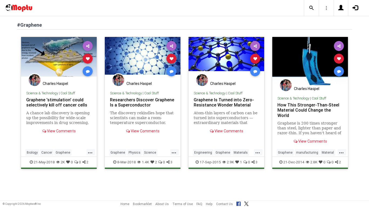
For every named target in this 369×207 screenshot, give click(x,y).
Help (209, 204)
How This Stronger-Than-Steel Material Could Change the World (308, 110)
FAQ (199, 204)
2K (63, 162)
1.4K (145, 162)
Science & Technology (42, 93)
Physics (134, 152)
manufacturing (307, 152)
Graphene (63, 152)
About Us (162, 204)
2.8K (313, 162)
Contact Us (224, 204)
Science (150, 152)
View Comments (61, 131)
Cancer (46, 152)
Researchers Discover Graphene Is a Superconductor (142, 102)
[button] (311, 8)
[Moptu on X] (246, 203)
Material (328, 152)
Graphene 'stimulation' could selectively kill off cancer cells (56, 102)
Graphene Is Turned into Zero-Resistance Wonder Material (224, 102)
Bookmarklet (142, 204)
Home (124, 204)
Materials (241, 152)
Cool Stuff (68, 93)
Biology (32, 152)
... (90, 152)
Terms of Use (182, 204)
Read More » (59, 58)
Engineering (203, 152)
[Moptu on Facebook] (238, 203)
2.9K (230, 162)
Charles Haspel (55, 83)
